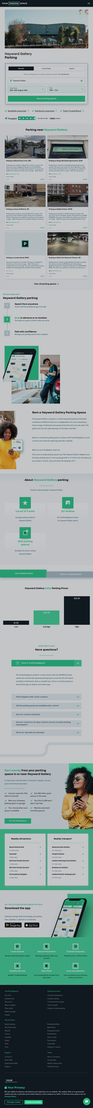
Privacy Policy (10, 1096)
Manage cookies (14, 1102)
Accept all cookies (33, 1102)
